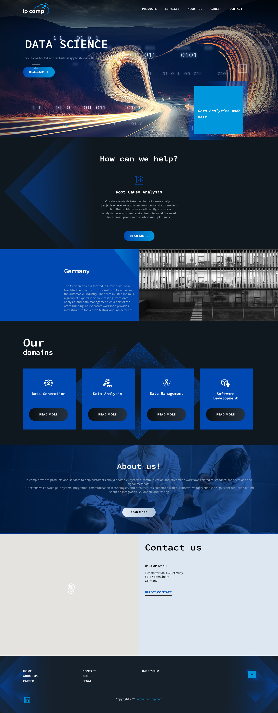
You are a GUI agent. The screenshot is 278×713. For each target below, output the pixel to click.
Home (27, 671)
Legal (87, 681)
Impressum (150, 671)
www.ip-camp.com (149, 699)
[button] (21, 68)
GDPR (86, 676)
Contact (89, 671)
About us (30, 676)
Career (28, 681)
